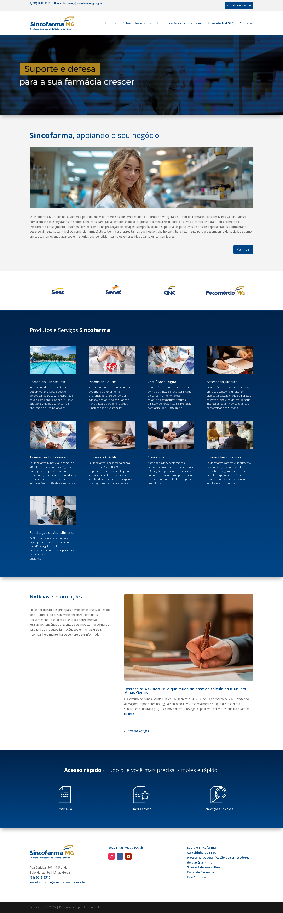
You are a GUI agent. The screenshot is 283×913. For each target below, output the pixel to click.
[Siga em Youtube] (128, 856)
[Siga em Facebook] (120, 856)
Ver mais (243, 249)
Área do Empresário (239, 5)
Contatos (246, 23)
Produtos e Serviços (171, 23)
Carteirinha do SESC (201, 852)
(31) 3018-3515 (40, 877)
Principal (111, 23)
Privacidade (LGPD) (221, 23)
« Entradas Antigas (136, 731)
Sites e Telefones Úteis (203, 867)
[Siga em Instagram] (111, 856)
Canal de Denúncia (200, 872)
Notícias (196, 23)
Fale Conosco (196, 877)
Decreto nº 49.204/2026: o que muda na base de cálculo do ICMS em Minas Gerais (185, 690)
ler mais (129, 714)
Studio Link (91, 907)
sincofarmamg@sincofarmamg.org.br (57, 882)
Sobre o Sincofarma (137, 23)
